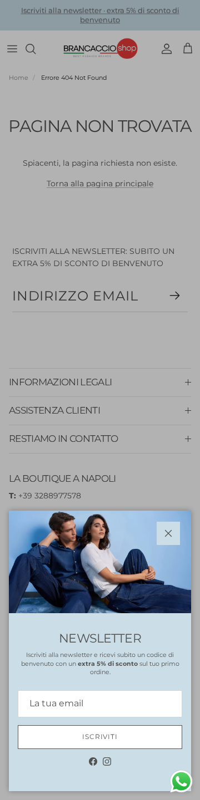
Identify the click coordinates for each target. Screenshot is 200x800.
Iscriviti (100, 736)
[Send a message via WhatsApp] (181, 781)
